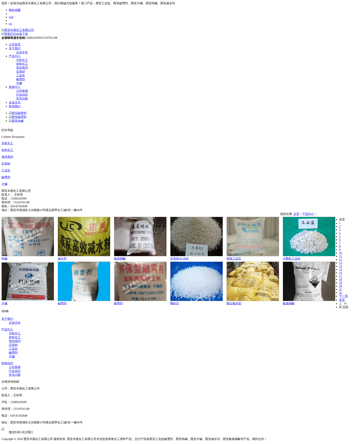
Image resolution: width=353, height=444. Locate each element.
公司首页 (15, 44)
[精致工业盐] (253, 255)
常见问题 (22, 98)
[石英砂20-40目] (196, 255)
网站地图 (15, 10)
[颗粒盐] (196, 300)
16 (340, 272)
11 (340, 256)
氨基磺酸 (120, 258)
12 (340, 259)
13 (340, 262)
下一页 (343, 296)
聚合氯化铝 (234, 303)
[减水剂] (84, 255)
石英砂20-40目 (179, 258)
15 (340, 269)
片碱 (19, 83)
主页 (296, 213)
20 (340, 285)
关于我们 (15, 48)
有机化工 (22, 63)
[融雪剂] (84, 300)
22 (340, 292)
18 (340, 279)
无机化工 (22, 60)
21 (340, 289)
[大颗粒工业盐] (309, 255)
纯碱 (4, 258)
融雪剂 (20, 79)
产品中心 (15, 56)
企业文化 (22, 52)
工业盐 (20, 75)
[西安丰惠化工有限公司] (17, 30)
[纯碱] (27, 255)
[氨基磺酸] (140, 255)
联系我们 (15, 106)
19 (340, 282)
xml (11, 17)
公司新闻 (22, 90)
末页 (342, 299)
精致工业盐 (234, 258)
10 (340, 252)
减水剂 (62, 258)
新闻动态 (7, 363)
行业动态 (22, 94)
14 (340, 266)
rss (10, 23)
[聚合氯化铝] (253, 300)
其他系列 (22, 67)
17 (340, 276)
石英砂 (20, 71)
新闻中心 (15, 87)
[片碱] (27, 300)
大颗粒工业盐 (291, 258)
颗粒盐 (174, 303)
